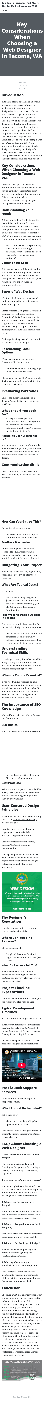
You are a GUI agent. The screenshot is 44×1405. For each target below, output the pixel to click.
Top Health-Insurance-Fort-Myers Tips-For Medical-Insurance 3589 (20, 4)
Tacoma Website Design (25, 819)
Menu (5, 10)
